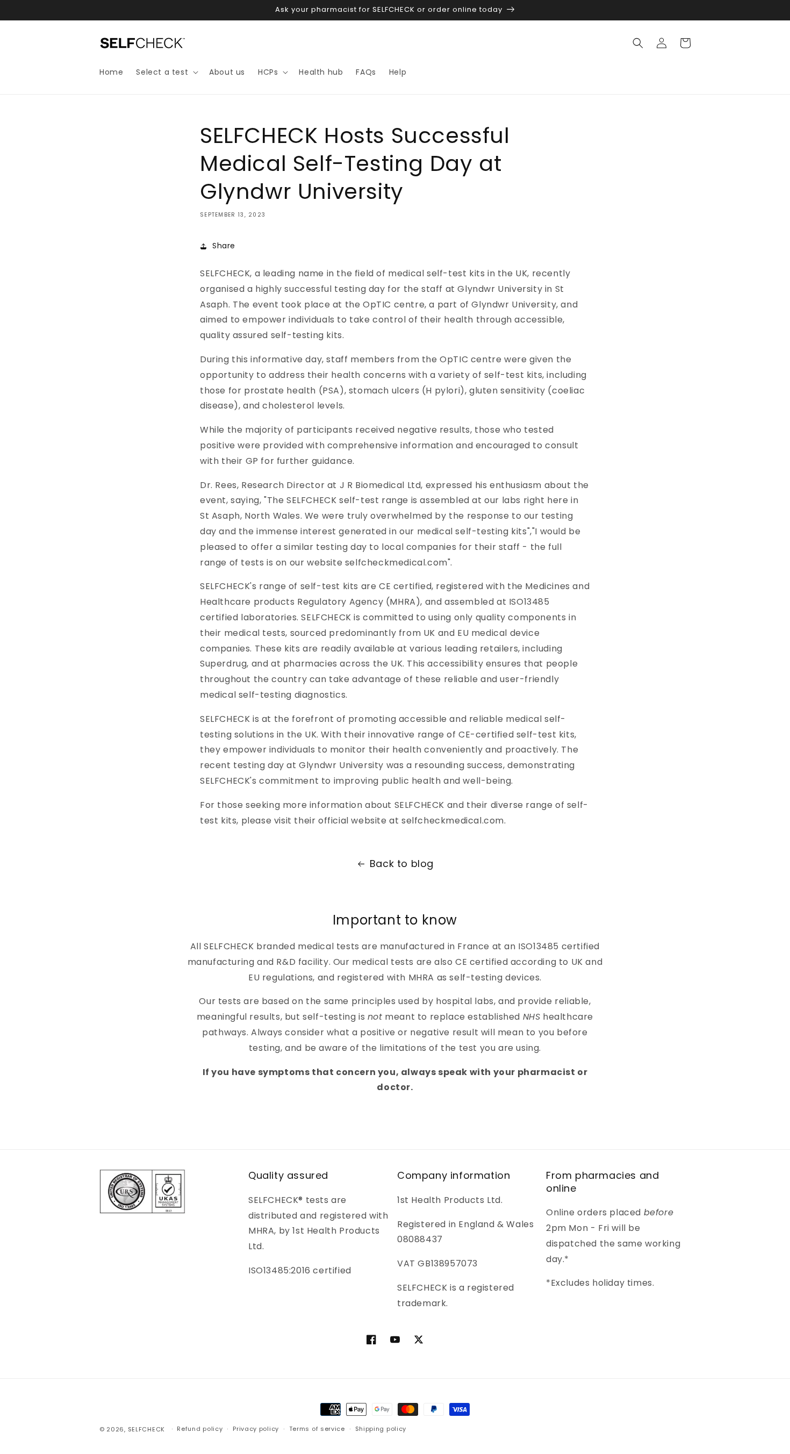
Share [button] (223, 245)
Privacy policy (256, 1428)
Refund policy (199, 1428)
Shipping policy (381, 1428)
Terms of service (317, 1428)
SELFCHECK (146, 1429)
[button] (166, 72)
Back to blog (402, 863)
